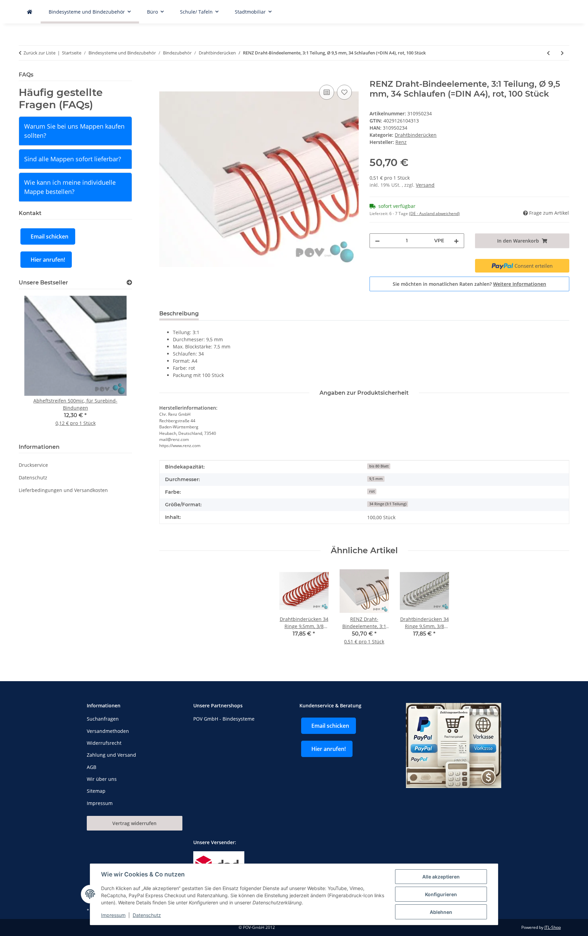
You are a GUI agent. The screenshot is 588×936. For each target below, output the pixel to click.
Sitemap (96, 791)
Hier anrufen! (48, 259)
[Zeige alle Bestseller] (129, 282)
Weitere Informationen (519, 284)
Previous (35, 365)
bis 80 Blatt (379, 466)
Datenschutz (147, 915)
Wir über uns (102, 779)
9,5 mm (376, 478)
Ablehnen (441, 912)
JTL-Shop (552, 927)
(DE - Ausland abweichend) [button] (434, 213)
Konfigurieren (441, 894)
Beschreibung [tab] (179, 313)
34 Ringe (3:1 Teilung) (387, 504)
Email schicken (49, 236)
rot (372, 491)
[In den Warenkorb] (164, 75)
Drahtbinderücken (416, 135)
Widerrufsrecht (104, 743)
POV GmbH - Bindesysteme (224, 719)
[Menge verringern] (377, 241)
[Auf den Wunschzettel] (344, 92)
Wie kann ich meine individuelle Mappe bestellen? (70, 187)
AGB (91, 767)
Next (115, 365)
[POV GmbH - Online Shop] (29, 11)
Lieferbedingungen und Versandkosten (63, 490)
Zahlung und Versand (111, 755)
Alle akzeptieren (441, 877)
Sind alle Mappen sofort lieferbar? (72, 159)
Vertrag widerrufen (134, 823)
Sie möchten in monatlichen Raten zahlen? (469, 284)
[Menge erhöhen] (456, 241)
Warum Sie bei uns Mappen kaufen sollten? (74, 130)
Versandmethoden (108, 731)
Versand (425, 185)
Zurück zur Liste (39, 53)
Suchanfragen (103, 719)
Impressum (113, 915)
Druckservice (33, 465)
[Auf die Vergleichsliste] (326, 92)
